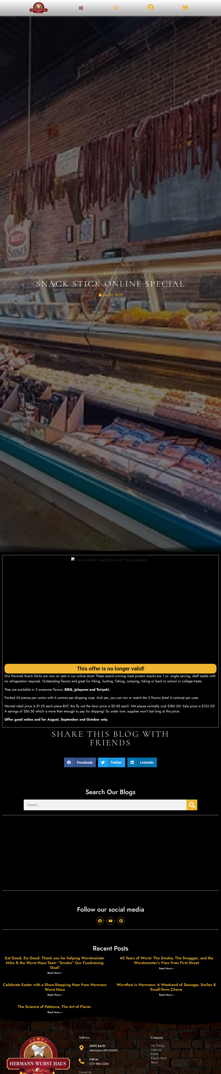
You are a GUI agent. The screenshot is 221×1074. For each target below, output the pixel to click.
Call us (93, 1059)
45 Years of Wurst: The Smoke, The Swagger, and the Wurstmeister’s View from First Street (166, 960)
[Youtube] (110, 921)
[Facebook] (100, 921)
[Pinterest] (121, 921)
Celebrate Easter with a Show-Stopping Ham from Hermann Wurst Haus (55, 987)
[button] (81, 7)
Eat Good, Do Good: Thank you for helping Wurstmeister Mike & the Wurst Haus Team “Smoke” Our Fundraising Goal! (54, 962)
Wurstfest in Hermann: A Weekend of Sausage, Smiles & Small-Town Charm (166, 987)
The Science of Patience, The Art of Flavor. (55, 1006)
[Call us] (81, 1061)
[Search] (191, 805)
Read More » (54, 973)
